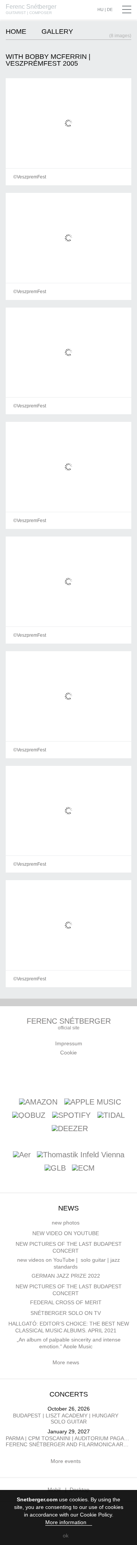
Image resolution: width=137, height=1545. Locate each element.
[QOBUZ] (28, 1115)
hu (100, 10)
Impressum (68, 1043)
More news (67, 1362)
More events (66, 1461)
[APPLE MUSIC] (92, 1101)
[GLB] (55, 1168)
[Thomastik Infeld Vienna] (80, 1155)
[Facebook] (35, 1075)
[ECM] (83, 1168)
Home (16, 31)
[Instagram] (107, 1075)
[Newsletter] (53, 1075)
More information (66, 1522)
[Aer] (22, 1155)
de (110, 10)
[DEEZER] (70, 1128)
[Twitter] (89, 1075)
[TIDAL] (111, 1115)
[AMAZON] (38, 1101)
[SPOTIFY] (71, 1115)
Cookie (68, 1052)
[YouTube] (71, 1075)
